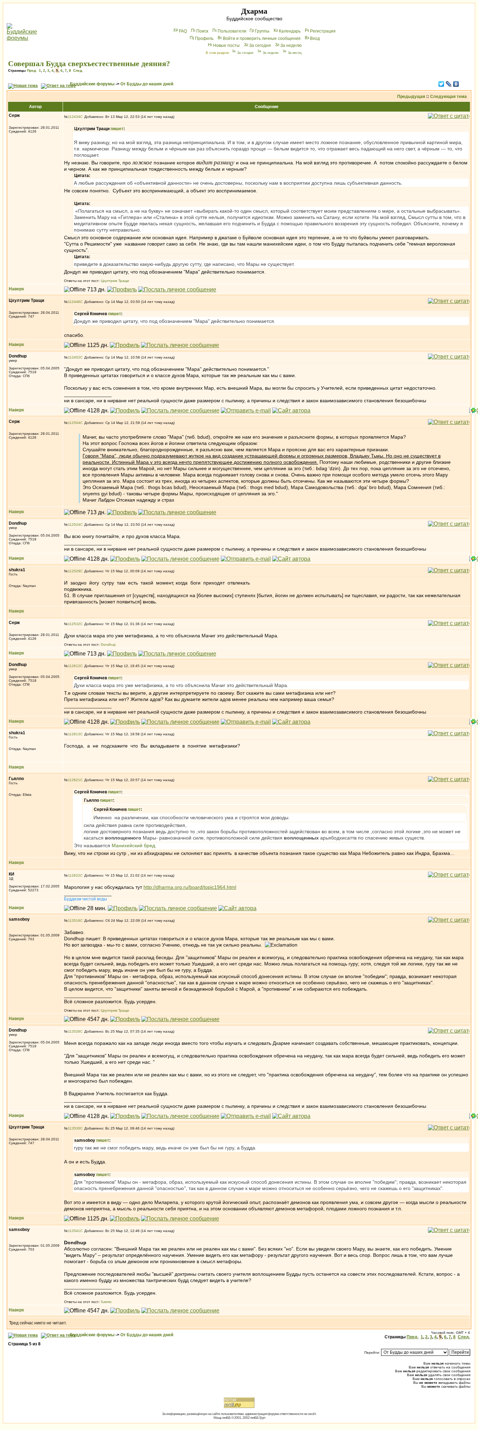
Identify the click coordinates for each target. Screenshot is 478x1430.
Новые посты (226, 45)
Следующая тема (448, 96)
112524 (74, 524)
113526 (74, 1031)
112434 (74, 117)
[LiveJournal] (448, 84)
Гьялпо (106, 1302)
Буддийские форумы (92, 84)
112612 (74, 666)
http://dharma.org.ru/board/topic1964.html (189, 887)
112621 (74, 780)
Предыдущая (411, 96)
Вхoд (315, 38)
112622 (74, 875)
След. (78, 70)
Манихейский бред (133, 845)
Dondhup (108, 644)
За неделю (291, 45)
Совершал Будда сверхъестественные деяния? (89, 63)
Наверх (16, 288)
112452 (74, 357)
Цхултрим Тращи (115, 281)
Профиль (204, 38)
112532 (74, 624)
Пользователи (232, 31)
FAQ (183, 31)
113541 (74, 1231)
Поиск (202, 31)
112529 (74, 571)
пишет (117, 128)
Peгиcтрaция (323, 31)
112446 (74, 302)
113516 (74, 920)
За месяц (295, 53)
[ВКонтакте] (456, 84)
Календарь (290, 31)
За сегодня (260, 45)
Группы (262, 31)
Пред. (32, 70)
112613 (74, 734)
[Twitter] (441, 84)
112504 (74, 423)
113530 (74, 1128)
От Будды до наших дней (146, 84)
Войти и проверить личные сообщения (262, 38)
